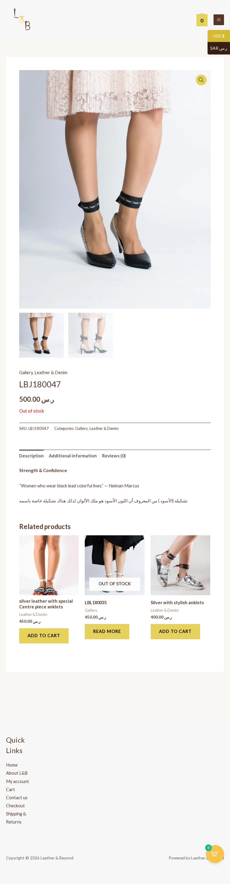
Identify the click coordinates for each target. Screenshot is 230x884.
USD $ (216, 36)
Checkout (15, 805)
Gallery (26, 372)
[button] (201, 80)
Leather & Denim (50, 372)
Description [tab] (31, 455)
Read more (107, 631)
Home (12, 764)
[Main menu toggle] (219, 19)
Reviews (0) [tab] (114, 455)
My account (17, 781)
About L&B (17, 773)
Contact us (17, 797)
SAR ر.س (217, 48)
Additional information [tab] (73, 455)
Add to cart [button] (44, 635)
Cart (10, 789)
